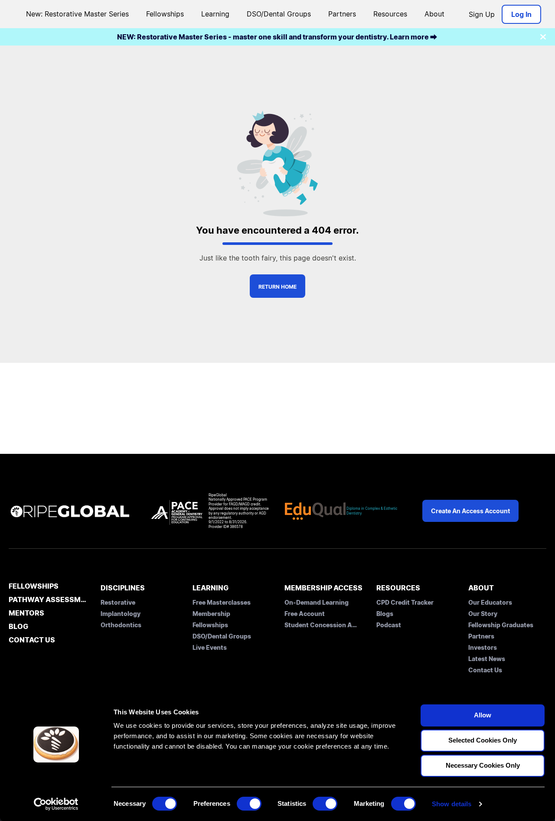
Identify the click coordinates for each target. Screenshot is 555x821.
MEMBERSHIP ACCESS (323, 587)
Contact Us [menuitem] (485, 670)
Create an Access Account (470, 511)
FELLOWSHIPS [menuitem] (34, 586)
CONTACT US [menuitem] (32, 640)
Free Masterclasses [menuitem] (222, 602)
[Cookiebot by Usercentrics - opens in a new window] (56, 804)
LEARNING (211, 587)
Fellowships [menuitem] (210, 625)
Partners (342, 14)
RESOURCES (398, 587)
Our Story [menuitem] (482, 613)
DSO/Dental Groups (279, 14)
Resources (390, 14)
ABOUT (481, 587)
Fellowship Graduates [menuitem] (500, 625)
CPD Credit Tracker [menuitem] (405, 602)
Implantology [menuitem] (120, 613)
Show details (451, 804)
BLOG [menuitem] (18, 627)
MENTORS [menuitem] (26, 613)
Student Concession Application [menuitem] (321, 625)
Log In (521, 14)
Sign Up (482, 14)
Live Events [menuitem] (210, 647)
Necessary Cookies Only (483, 765)
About (434, 14)
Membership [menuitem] (211, 613)
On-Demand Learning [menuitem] (316, 602)
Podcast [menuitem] (388, 625)
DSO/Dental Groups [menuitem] (222, 636)
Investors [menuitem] (482, 647)
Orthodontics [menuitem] (121, 625)
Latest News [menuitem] (486, 658)
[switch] (249, 804)
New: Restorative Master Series (77, 14)
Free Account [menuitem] (304, 613)
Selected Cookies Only (482, 740)
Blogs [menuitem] (384, 613)
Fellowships (165, 14)
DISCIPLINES (123, 587)
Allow (482, 715)
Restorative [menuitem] (118, 602)
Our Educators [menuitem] (490, 602)
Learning (215, 14)
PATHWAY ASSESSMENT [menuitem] (48, 600)
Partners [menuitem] (481, 636)
